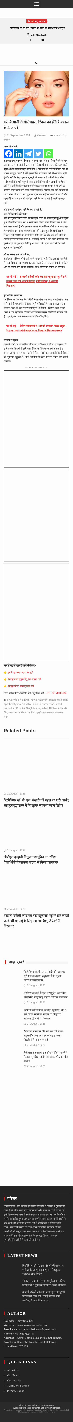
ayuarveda (13, 699)
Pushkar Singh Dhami (28, 708)
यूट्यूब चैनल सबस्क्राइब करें (21, 686)
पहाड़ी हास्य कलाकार (45, 712)
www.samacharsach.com (32, 1325)
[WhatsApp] (36, 40)
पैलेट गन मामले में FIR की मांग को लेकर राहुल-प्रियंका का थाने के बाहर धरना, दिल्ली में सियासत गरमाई (43, 1035)
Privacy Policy (15, 1390)
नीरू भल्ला (41, 135)
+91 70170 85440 (56, 693)
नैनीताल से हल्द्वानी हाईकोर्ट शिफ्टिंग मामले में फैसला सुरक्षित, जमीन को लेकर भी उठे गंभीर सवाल (46, 1057)
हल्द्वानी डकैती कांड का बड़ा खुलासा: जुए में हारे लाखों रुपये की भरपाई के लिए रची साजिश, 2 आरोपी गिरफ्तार (36, 920)
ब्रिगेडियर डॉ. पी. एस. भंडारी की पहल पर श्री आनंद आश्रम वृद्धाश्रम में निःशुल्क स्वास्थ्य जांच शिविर (44, 976)
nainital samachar (43, 704)
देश (64, 135)
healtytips (15, 704)
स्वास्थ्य (7, 139)
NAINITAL (27, 704)
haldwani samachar (49, 699)
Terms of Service (18, 1385)
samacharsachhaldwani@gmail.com (35, 1329)
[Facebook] (30, 40)
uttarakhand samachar (22, 712)
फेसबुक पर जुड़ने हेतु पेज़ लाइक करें (24, 679)
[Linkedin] (18, 153)
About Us (13, 1370)
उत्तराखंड (58, 135)
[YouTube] (43, 40)
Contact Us (14, 1380)
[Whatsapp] (48, 153)
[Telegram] (28, 153)
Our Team (13, 1375)
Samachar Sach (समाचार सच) (41, 1405)
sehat (44, 708)
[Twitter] (38, 153)
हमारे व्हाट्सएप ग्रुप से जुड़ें (20, 672)
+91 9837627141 (24, 1333)
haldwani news (28, 699)
